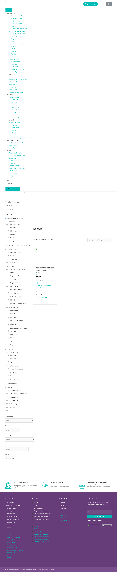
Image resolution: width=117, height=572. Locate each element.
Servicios (10, 349)
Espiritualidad (13, 352)
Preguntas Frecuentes (41, 516)
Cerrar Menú (12, 189)
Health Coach (15, 372)
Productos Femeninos (18, 303)
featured (10, 209)
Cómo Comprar (39, 508)
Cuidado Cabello (16, 289)
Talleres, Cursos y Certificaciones (20, 245)
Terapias (9, 387)
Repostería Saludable (17, 276)
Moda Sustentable (16, 321)
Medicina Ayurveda (15, 404)
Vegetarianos (14, 283)
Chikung (13, 227)
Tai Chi (12, 238)
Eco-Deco (13, 314)
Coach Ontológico (16, 369)
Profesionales (13, 366)
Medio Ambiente (12, 249)
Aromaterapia (13, 390)
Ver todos (10, 206)
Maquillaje (13, 300)
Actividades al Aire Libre (17, 252)
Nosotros (64, 502)
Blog (62, 505)
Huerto (12, 255)
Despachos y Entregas (41, 511)
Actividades (11, 221)
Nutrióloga (14, 379)
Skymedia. (51, 569)
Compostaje (13, 259)
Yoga (12, 241)
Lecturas (13, 358)
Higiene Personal (16, 296)
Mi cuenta (37, 502)
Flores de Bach (14, 397)
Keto (12, 272)
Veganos (13, 279)
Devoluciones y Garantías (42, 513)
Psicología (12, 407)
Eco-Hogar (14, 317)
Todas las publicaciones (15, 218)
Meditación (14, 231)
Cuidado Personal (15, 287)
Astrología (13, 355)
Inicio (6, 193)
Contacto (64, 508)
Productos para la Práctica (18, 328)
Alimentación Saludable (17, 269)
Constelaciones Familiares (18, 393)
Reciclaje (12, 262)
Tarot (12, 362)
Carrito (36, 505)
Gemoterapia (13, 400)
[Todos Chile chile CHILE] (12, 430)
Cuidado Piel (14, 293)
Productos (10, 266)
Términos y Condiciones (41, 519)
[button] (90, 4)
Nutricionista (14, 376)
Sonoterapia (13, 411)
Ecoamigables (13, 307)
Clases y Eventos (14, 224)
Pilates (12, 234)
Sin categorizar (12, 384)
